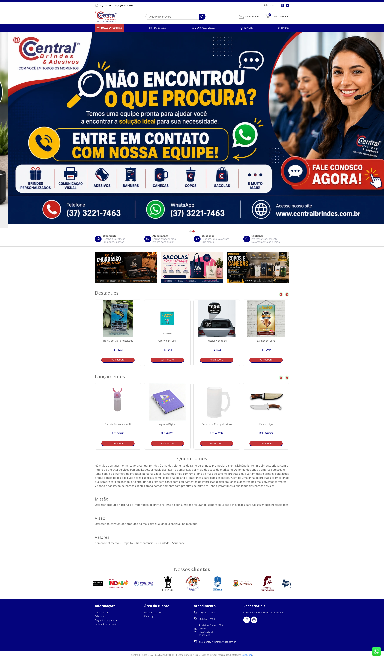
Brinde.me (247, 654)
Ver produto (117, 359)
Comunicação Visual (203, 27)
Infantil (248, 27)
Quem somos (101, 612)
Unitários (283, 27)
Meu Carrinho (281, 16)
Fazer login (149, 616)
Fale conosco (271, 5)
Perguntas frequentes (106, 620)
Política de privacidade (106, 623)
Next (287, 294)
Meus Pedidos (252, 16)
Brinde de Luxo (157, 27)
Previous (281, 294)
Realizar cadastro (153, 612)
